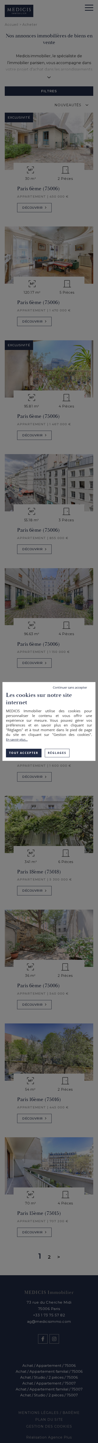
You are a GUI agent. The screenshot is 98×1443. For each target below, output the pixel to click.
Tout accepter (23, 753)
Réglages (57, 753)
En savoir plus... (17, 739)
